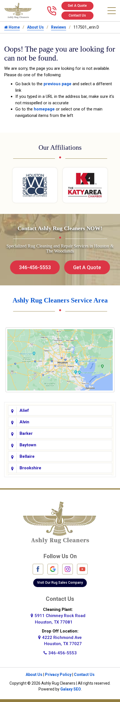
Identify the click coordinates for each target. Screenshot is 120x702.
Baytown (28, 444)
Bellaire (27, 456)
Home (14, 27)
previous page (57, 83)
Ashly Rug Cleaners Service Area (60, 300)
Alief (24, 410)
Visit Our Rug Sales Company (60, 583)
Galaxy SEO (70, 689)
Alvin (24, 421)
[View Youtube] (82, 568)
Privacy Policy (58, 674)
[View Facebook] (38, 568)
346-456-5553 (35, 267)
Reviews (58, 27)
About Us (35, 27)
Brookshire (30, 467)
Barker (26, 433)
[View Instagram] (67, 568)
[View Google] (52, 568)
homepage (44, 109)
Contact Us (77, 15)
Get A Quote (77, 6)
